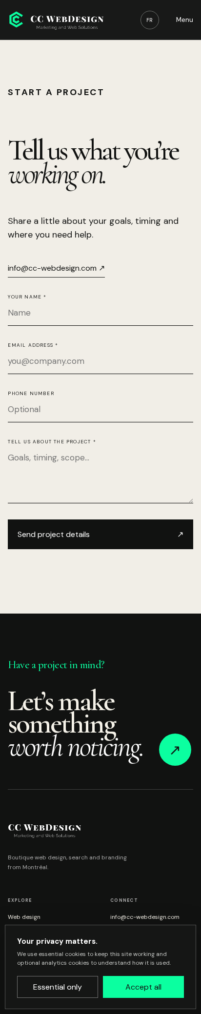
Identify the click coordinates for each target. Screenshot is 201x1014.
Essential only (57, 987)
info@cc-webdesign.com (145, 917)
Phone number (31, 393)
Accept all (143, 987)
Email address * (33, 345)
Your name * (27, 297)
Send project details (100, 534)
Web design (24, 917)
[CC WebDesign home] (55, 19)
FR (149, 20)
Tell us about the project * (52, 441)
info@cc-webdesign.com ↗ (56, 268)
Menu (184, 20)
